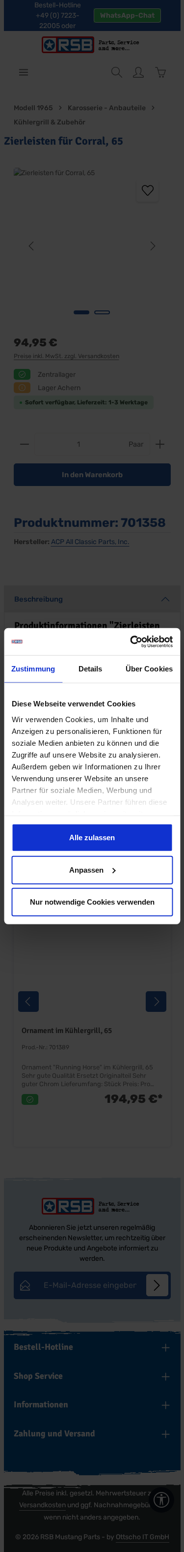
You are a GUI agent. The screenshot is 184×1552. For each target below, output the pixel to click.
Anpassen (86, 869)
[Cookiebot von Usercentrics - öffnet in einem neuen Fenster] (131, 641)
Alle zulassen (92, 837)
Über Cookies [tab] (149, 669)
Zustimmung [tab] (33, 669)
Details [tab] (91, 669)
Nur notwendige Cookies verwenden (92, 902)
